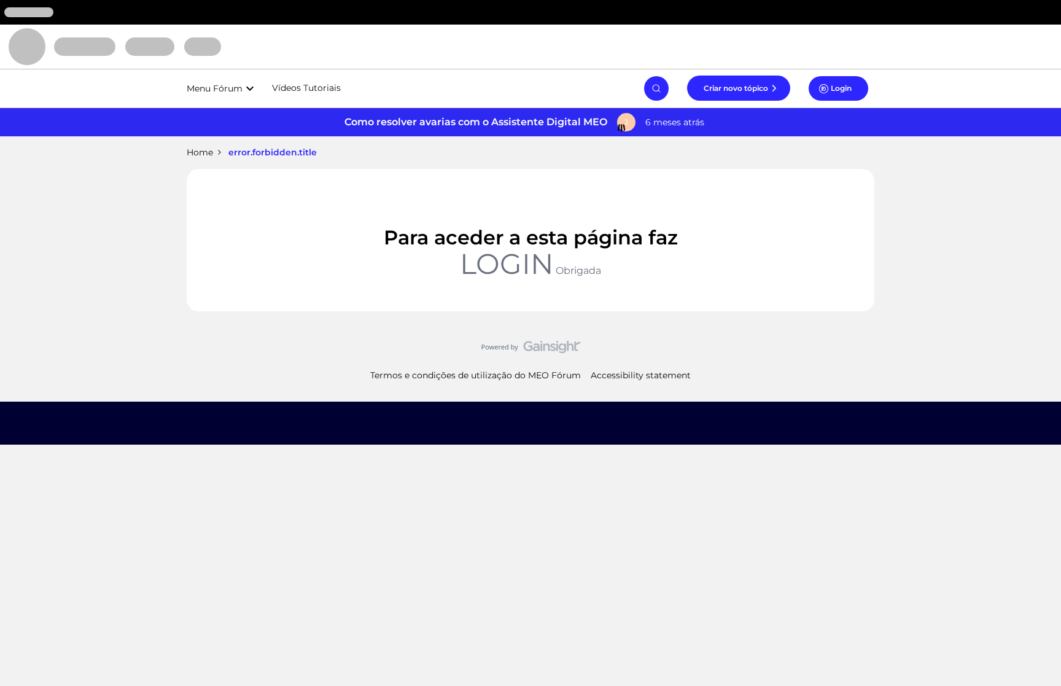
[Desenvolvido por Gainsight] (530, 350)
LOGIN (506, 263)
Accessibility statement (641, 375)
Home (200, 152)
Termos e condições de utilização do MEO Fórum (475, 375)
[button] (738, 88)
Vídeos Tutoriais (306, 87)
